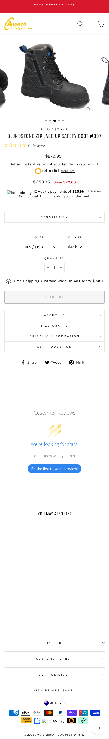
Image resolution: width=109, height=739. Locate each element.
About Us (54, 315)
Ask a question (54, 346)
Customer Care (53, 658)
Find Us (53, 643)
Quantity (54, 258)
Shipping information (54, 336)
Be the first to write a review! (54, 468)
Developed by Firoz (71, 734)
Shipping (46, 196)
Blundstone (54, 129)
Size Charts (54, 325)
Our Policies (53, 674)
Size (40, 237)
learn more (93, 191)
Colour (74, 237)
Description (54, 217)
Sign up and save (53, 690)
